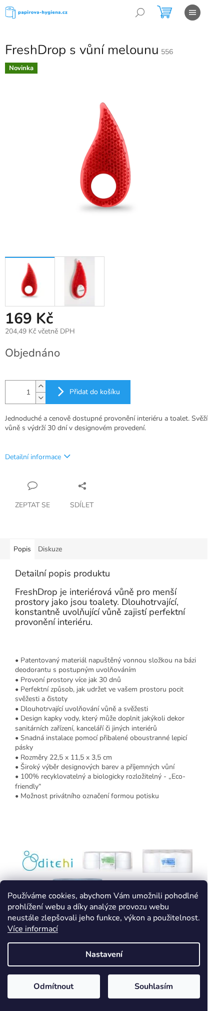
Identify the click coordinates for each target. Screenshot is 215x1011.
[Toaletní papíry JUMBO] (107, 860)
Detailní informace (33, 457)
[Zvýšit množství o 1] (41, 386)
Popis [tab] (22, 549)
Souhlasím (153, 986)
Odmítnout (54, 986)
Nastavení (104, 954)
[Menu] (192, 13)
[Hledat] (140, 13)
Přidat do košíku (95, 392)
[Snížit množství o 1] (41, 398)
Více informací (33, 928)
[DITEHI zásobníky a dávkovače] (47, 860)
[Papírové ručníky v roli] (167, 860)
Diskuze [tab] (50, 549)
